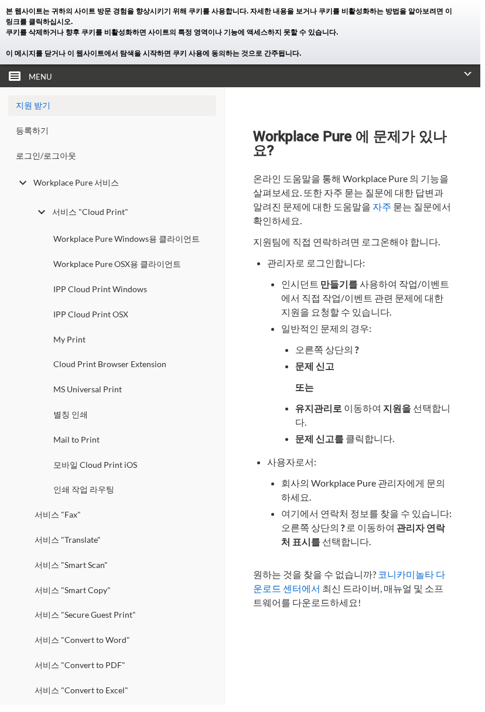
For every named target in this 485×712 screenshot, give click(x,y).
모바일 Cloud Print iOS (95, 465)
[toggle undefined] (23, 183)
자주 (382, 206)
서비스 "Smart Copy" (73, 590)
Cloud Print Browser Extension (109, 364)
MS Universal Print (87, 389)
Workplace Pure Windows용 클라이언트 (126, 239)
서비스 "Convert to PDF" (80, 665)
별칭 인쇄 (70, 414)
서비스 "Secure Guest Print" (85, 614)
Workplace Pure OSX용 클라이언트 (117, 264)
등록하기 (32, 130)
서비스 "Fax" (58, 514)
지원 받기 (33, 105)
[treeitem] (112, 133)
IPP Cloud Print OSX (90, 314)
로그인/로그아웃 (46, 155)
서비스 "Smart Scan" (71, 565)
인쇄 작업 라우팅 (83, 489)
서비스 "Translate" (68, 540)
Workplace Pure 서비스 (76, 182)
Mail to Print (76, 439)
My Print (69, 339)
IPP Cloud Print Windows (100, 289)
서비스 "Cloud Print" (90, 212)
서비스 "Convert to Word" (82, 640)
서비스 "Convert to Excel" (81, 690)
